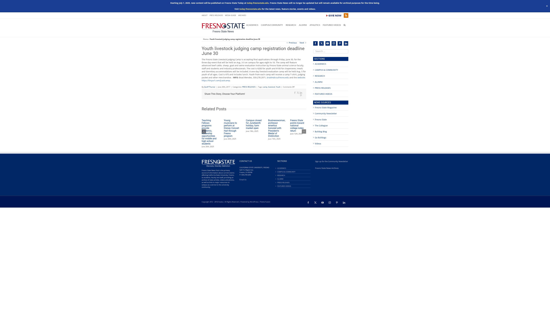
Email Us (242, 179)
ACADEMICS (320, 64)
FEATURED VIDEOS (323, 94)
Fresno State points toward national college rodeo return (297, 125)
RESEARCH (320, 76)
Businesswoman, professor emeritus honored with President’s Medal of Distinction (276, 128)
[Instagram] (334, 43)
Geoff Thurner (209, 87)
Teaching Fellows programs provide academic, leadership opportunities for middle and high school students (209, 132)
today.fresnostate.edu (258, 3)
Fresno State (321, 119)
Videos (318, 143)
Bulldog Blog (321, 131)
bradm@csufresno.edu (278, 77)
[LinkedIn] (346, 43)
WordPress (254, 202)
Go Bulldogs (320, 137)
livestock (271, 87)
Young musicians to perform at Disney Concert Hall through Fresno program (231, 128)
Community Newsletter (326, 113)
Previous (293, 42)
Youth (278, 87)
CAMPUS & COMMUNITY (326, 70)
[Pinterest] (340, 43)
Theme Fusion (265, 202)
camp (265, 87)
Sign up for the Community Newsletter (331, 161)
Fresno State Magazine (326, 107)
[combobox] (330, 51)
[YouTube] (327, 43)
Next (302, 42)
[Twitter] (321, 43)
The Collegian (321, 125)
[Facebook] (315, 43)
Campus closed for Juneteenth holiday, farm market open (254, 124)
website (301, 77)
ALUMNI (319, 82)
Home (205, 39)
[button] (344, 25)
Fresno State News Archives (327, 168)
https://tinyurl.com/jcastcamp (216, 80)
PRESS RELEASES (249, 87)
